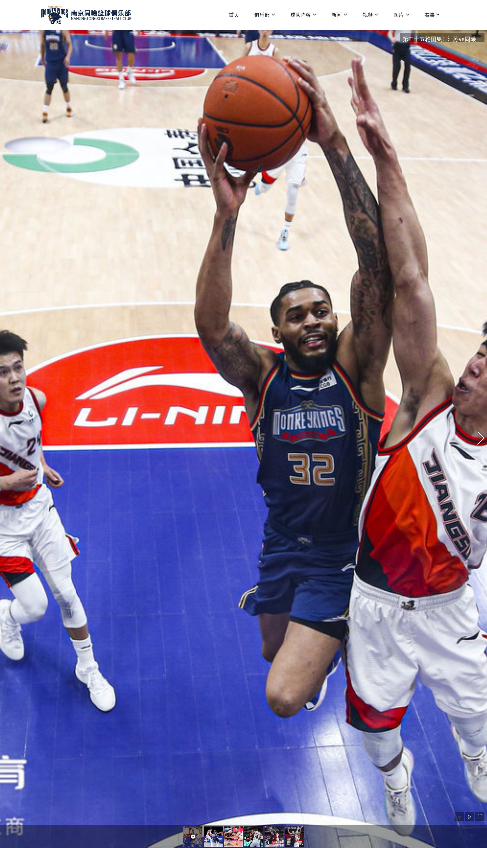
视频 (368, 15)
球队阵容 (300, 15)
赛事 (430, 15)
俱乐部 (262, 15)
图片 (399, 15)
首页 (234, 15)
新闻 (337, 15)
